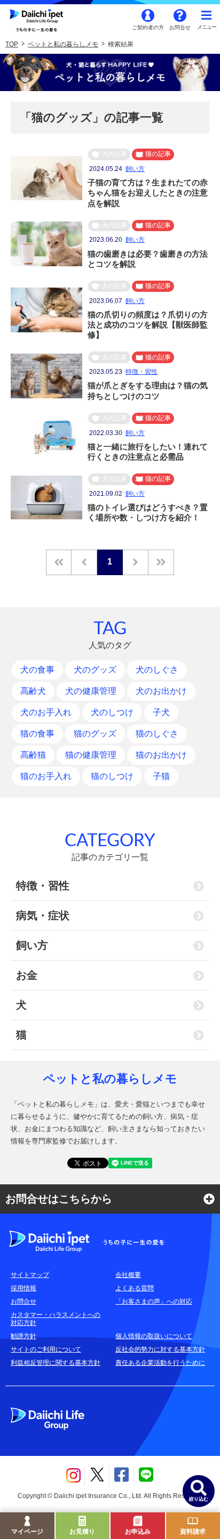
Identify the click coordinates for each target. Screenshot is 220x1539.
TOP (11, 44)
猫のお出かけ (161, 754)
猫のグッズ (95, 733)
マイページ (27, 1531)
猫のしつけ (112, 776)
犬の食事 (37, 669)
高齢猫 (33, 754)
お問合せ (180, 27)
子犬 (161, 712)
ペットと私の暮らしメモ (63, 44)
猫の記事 (158, 154)
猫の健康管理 (90, 754)
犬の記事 (114, 154)
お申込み (138, 1531)
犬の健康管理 (90, 690)
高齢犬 (33, 690)
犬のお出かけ (161, 690)
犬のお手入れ (46, 712)
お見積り (82, 1531)
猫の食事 (37, 733)
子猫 (161, 776)
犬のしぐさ (157, 669)
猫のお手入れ (46, 776)
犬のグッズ (95, 669)
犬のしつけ (112, 712)
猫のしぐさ (157, 733)
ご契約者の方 (148, 27)
